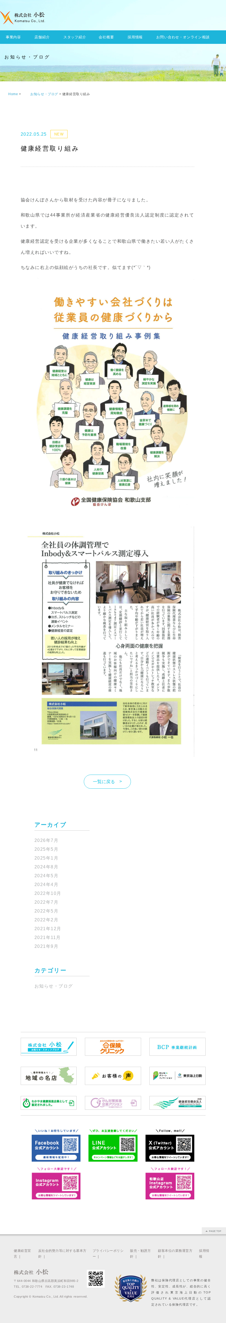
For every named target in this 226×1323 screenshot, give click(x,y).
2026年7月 (46, 840)
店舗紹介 (42, 37)
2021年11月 (47, 937)
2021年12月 (47, 928)
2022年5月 (46, 911)
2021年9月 (46, 946)
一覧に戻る (104, 781)
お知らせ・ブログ (53, 986)
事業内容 (13, 37)
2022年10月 (47, 893)
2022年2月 (46, 919)
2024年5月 (46, 875)
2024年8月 (46, 867)
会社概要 (106, 37)
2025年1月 (46, 858)
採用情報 (135, 37)
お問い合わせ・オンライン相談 (182, 37)
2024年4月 (46, 884)
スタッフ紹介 (74, 37)
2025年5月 (46, 849)
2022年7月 (46, 902)
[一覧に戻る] (107, 774)
